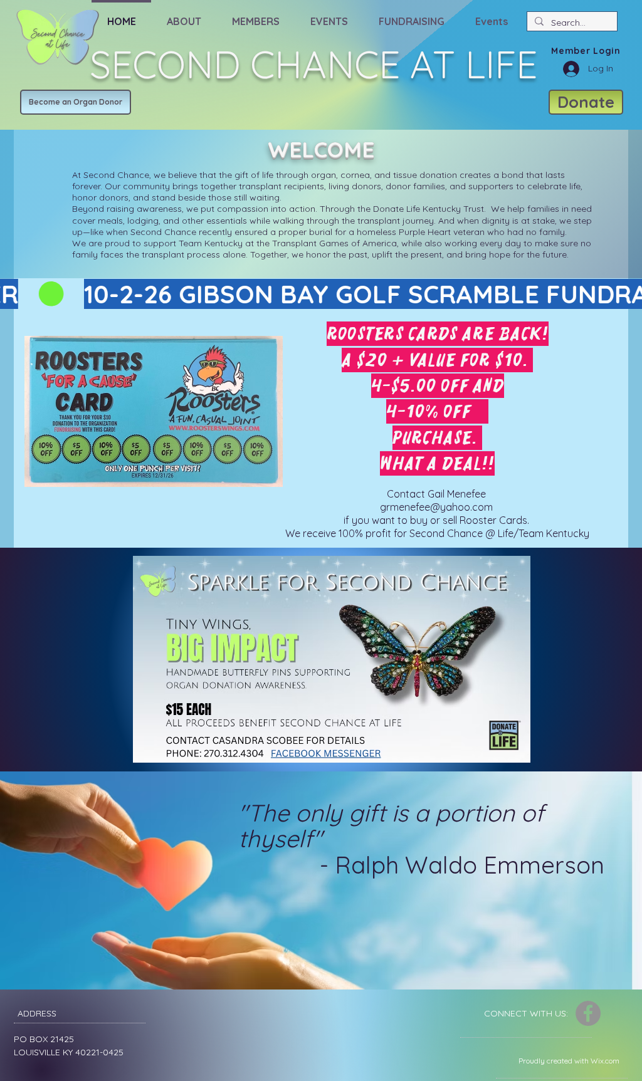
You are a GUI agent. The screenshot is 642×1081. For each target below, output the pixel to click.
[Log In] (566, 69)
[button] (183, 15)
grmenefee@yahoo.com (436, 507)
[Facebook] (588, 1013)
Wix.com (605, 1060)
